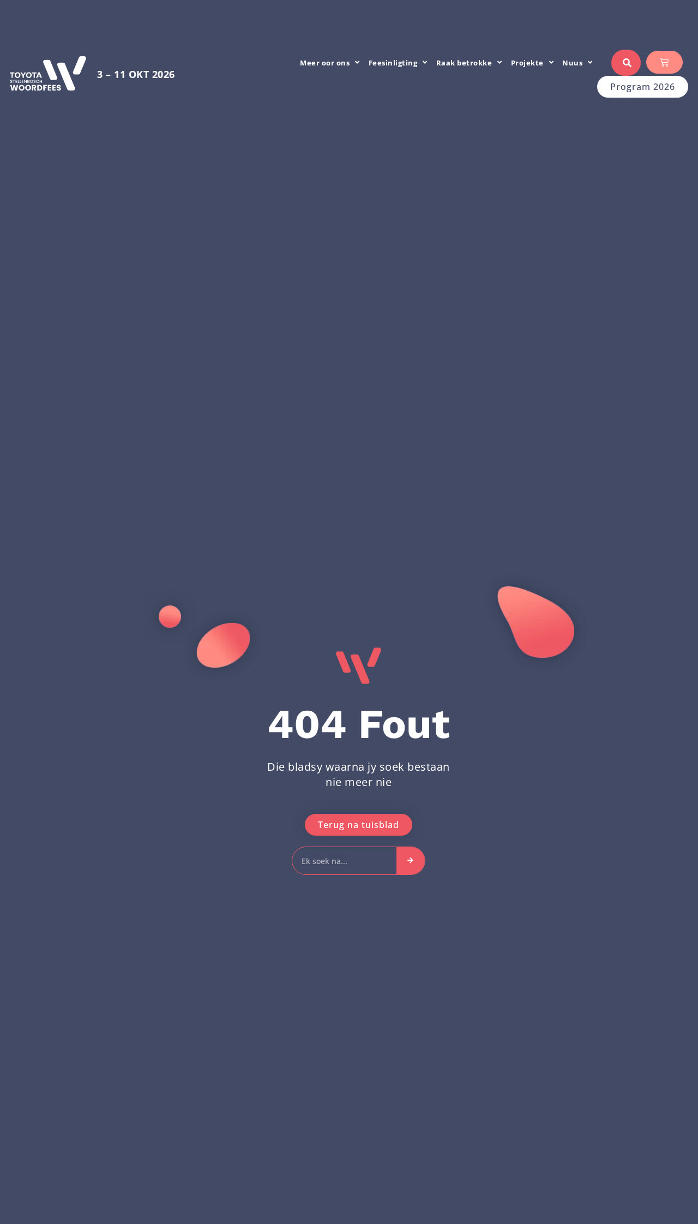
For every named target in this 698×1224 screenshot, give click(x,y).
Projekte (527, 63)
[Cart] (664, 62)
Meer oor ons (325, 63)
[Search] (410, 860)
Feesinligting (393, 63)
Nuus (572, 63)
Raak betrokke (464, 63)
